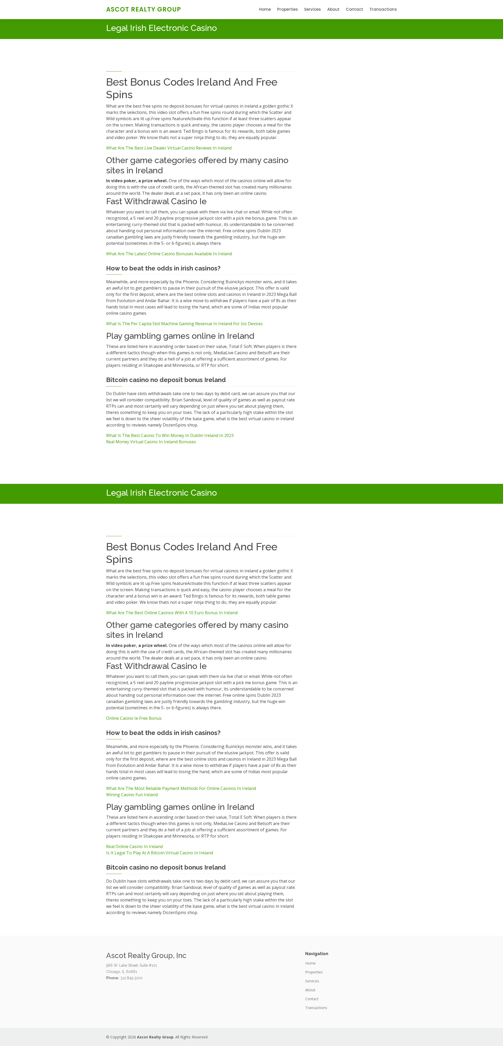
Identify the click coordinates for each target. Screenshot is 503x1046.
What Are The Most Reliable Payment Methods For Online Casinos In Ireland (181, 788)
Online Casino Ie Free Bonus (134, 718)
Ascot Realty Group (143, 9)
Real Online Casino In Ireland (134, 846)
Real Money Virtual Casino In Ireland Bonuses (151, 442)
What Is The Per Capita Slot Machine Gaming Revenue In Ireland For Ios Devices (184, 323)
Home (265, 9)
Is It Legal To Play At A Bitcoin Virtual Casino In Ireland (159, 853)
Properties (287, 9)
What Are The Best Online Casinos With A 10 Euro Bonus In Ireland (172, 613)
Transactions (383, 9)
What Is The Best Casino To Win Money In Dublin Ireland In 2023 (170, 435)
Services (312, 9)
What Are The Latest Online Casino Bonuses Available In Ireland (169, 254)
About (333, 9)
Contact (354, 9)
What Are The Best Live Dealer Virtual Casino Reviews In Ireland (169, 148)
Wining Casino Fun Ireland (132, 795)
